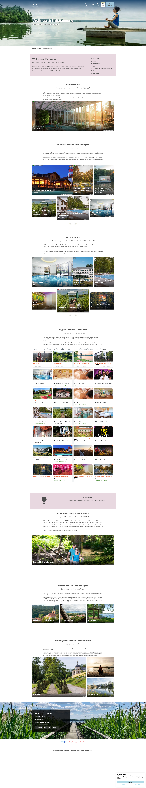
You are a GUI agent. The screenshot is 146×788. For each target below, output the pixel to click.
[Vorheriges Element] (70, 223)
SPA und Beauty (96, 63)
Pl (89, 4)
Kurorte (94, 71)
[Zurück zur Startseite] (35, 4)
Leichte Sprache (88, 750)
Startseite (34, 48)
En (91, 4)
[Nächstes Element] (75, 223)
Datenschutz (73, 750)
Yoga (94, 66)
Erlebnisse (39, 48)
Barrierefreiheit (80, 750)
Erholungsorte (96, 73)
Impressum (66, 750)
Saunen (94, 61)
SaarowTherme (96, 58)
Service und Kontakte (58, 750)
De (93, 4)
